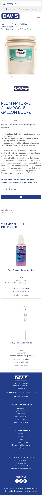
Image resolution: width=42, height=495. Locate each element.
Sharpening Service (21, 460)
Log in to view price (8, 189)
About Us (21, 434)
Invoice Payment (21, 419)
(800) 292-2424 (18, 392)
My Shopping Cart (21, 411)
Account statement (21, 422)
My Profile (21, 414)
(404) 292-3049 (22, 396)
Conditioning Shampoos (10, 27)
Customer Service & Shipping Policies (21, 457)
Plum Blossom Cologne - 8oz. (21, 270)
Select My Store (30, 9)
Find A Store (21, 448)
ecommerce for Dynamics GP (26, 491)
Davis (21, 278)
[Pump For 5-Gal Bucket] (21, 323)
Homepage (5, 24)
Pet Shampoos (26, 24)
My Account (12, 9)
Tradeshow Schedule (21, 466)
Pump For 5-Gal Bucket (21, 343)
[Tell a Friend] (21, 197)
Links (21, 439)
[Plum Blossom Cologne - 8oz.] (21, 250)
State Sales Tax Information (21, 469)
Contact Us (21, 437)
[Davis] (21, 378)
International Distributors (21, 445)
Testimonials (21, 463)
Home (21, 9)
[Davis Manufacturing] (10, 16)
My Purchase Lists (21, 416)
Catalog (15, 24)
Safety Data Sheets (21, 442)
